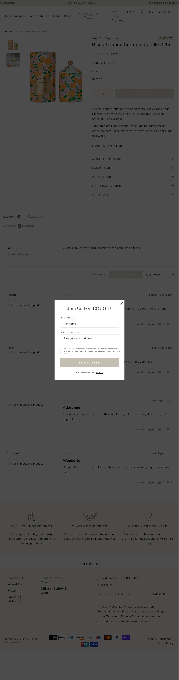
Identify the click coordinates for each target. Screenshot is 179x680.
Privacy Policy (83, 351)
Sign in (99, 372)
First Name (67, 317)
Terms (74, 351)
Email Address (70, 332)
